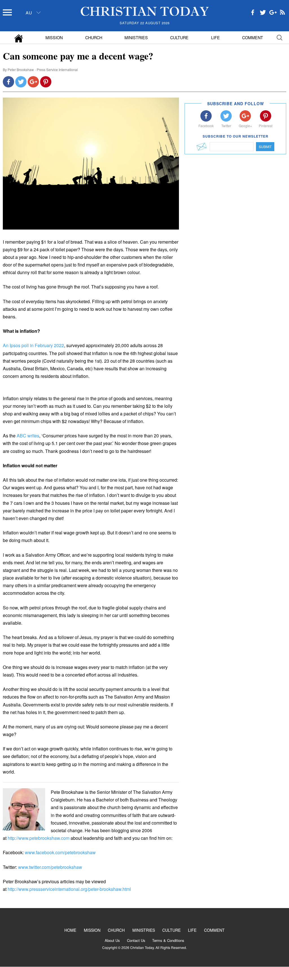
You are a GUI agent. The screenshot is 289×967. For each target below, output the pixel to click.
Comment (252, 37)
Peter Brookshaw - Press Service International (43, 69)
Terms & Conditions (168, 940)
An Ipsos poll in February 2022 (33, 345)
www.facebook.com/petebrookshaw (60, 852)
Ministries (136, 37)
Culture (179, 37)
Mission (54, 37)
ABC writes (28, 435)
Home (70, 930)
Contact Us (136, 940)
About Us (112, 940)
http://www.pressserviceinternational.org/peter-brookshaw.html (69, 889)
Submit (265, 146)
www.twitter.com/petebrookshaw (50, 867)
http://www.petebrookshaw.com (38, 838)
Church (93, 37)
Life (215, 37)
